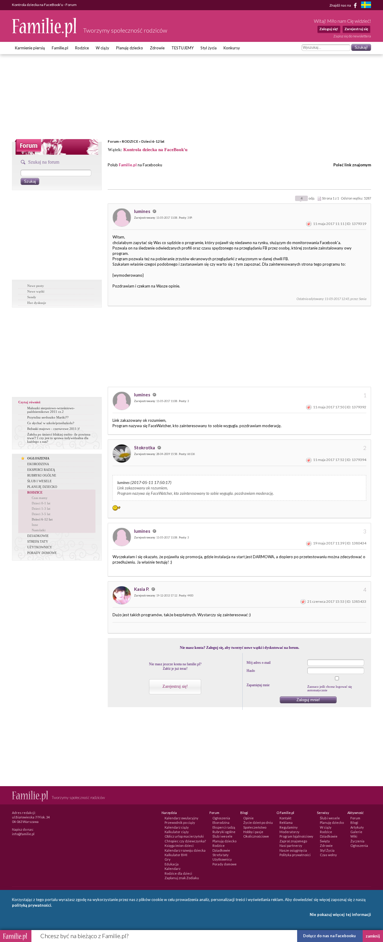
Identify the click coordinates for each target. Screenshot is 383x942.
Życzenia (357, 841)
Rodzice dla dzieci (178, 873)
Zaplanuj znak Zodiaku (182, 878)
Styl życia (208, 47)
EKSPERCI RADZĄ (41, 469)
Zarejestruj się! (175, 686)
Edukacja (172, 864)
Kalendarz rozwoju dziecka (185, 850)
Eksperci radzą (223, 827)
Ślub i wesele (222, 836)
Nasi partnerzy (290, 845)
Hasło (251, 671)
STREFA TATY (37, 541)
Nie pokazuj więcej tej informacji (340, 914)
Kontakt (285, 818)
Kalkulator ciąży (177, 832)
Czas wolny (328, 855)
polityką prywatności (31, 905)
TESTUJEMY (182, 47)
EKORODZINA (38, 464)
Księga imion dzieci (179, 845)
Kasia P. (142, 589)
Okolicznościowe (256, 836)
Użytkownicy (222, 859)
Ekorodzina (221, 822)
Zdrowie (157, 47)
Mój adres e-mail (258, 663)
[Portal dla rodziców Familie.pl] (44, 35)
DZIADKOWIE (38, 536)
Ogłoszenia (221, 818)
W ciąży (102, 47)
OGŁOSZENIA (38, 458)
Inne (35, 524)
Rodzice (82, 47)
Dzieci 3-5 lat (41, 514)
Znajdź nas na (340, 5)
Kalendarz (172, 869)
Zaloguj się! (328, 29)
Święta (325, 841)
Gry (168, 859)
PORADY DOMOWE (42, 553)
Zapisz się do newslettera (352, 36)
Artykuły (357, 827)
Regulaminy (288, 827)
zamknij (373, 936)
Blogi (354, 822)
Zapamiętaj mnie (258, 685)
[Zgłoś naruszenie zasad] (308, 223)
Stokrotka (145, 447)
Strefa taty (220, 855)
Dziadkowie (221, 850)
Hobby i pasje (253, 832)
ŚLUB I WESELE (39, 481)
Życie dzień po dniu (258, 822)
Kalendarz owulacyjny (181, 818)
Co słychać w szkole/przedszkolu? (50, 423)
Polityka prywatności (295, 855)
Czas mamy (40, 498)
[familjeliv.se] (366, 5)
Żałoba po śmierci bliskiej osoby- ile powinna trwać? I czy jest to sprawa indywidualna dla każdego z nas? (58, 438)
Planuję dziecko (129, 47)
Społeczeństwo (254, 827)
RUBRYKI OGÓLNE (41, 475)
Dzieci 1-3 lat (41, 508)
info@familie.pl (23, 834)
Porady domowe (224, 864)
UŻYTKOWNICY (39, 547)
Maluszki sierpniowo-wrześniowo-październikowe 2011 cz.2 (51, 409)
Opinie (248, 818)
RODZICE (130, 141)
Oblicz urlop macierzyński (184, 836)
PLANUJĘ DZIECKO (42, 486)
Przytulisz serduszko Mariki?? (48, 417)
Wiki (353, 836)
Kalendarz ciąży (177, 827)
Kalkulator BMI (176, 855)
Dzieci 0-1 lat (41, 503)
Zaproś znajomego (293, 841)
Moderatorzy (289, 832)
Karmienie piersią (30, 47)
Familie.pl (60, 47)
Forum (113, 141)
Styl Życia (327, 850)
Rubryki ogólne (223, 832)
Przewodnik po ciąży (180, 822)
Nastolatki (38, 530)
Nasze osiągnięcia (293, 850)
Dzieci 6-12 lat (153, 141)
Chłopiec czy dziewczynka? (185, 841)
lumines (142, 211)
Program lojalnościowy (296, 836)
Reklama (286, 822)
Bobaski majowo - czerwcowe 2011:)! (53, 428)
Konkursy (232, 47)
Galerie (356, 832)
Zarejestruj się (356, 29)
